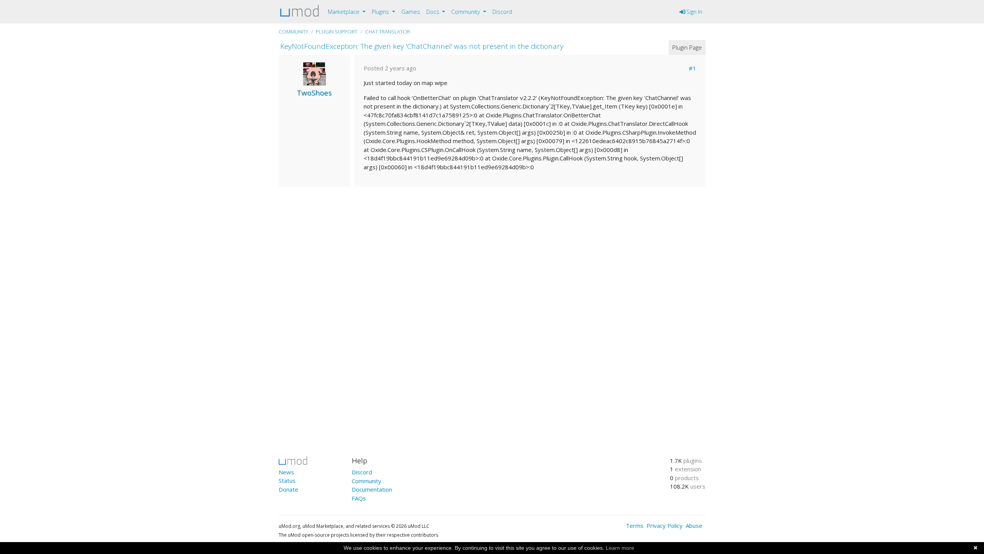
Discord (502, 11)
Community (293, 31)
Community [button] (466, 11)
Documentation (372, 489)
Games (410, 11)
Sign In (693, 11)
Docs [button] (433, 11)
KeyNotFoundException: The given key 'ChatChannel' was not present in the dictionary (421, 46)
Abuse (694, 525)
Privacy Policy (665, 525)
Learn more (620, 548)
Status (287, 480)
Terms (634, 525)
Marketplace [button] (344, 11)
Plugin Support (336, 31)
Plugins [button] (381, 11)
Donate (288, 489)
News (286, 472)
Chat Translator (387, 31)
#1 (692, 68)
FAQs (359, 498)
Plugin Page (687, 47)
